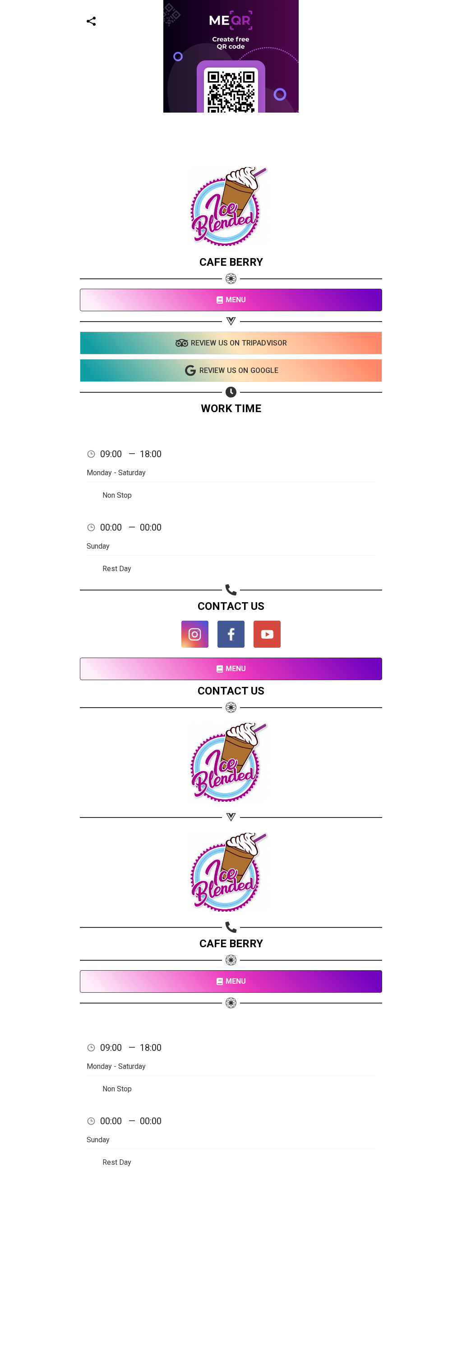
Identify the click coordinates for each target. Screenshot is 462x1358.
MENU (236, 299)
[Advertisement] (231, 176)
